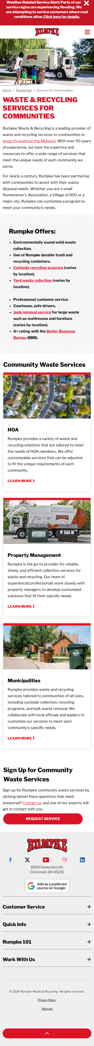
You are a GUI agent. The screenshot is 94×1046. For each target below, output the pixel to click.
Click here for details (61, 17)
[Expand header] (87, 32)
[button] (47, 1033)
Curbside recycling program (38, 268)
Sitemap (47, 1008)
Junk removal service (32, 312)
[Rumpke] (47, 32)
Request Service (43, 819)
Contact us (32, 803)
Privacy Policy (47, 1000)
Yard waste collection (32, 280)
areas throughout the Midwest (29, 141)
